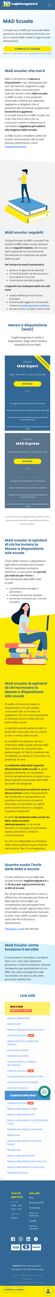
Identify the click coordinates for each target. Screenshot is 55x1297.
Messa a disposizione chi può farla (25, 1167)
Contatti (32, 1221)
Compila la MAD (14, 1289)
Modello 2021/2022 (17, 1172)
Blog (31, 1197)
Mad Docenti (14, 1023)
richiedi (27, 383)
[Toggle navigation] (49, 5)
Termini (32, 1226)
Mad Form (20, 1008)
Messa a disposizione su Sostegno (25, 1029)
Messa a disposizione (18, 1018)
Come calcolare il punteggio (22, 1082)
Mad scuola (13, 1135)
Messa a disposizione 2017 (21, 1155)
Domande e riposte (18, 1050)
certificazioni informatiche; (35, 305)
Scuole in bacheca (20, 1035)
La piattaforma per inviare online (25, 1076)
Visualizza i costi (15, 929)
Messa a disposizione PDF (21, 1114)
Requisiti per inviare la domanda (24, 1129)
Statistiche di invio (19, 1102)
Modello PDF (14, 1149)
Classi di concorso (20, 1070)
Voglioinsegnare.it (16, 146)
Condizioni (33, 1229)
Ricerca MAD (34, 1208)
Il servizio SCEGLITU (17, 1087)
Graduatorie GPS (36, 1203)
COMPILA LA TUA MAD (27, 48)
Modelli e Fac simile (17, 1055)
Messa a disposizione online (22, 1108)
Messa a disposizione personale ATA (27, 1161)
